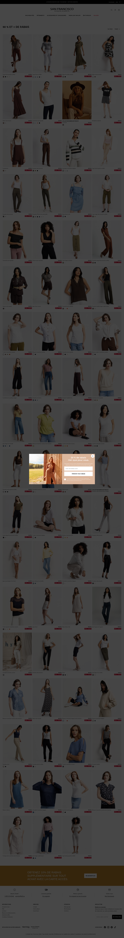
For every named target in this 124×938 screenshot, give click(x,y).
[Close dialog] (92, 456)
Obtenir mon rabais (78, 474)
